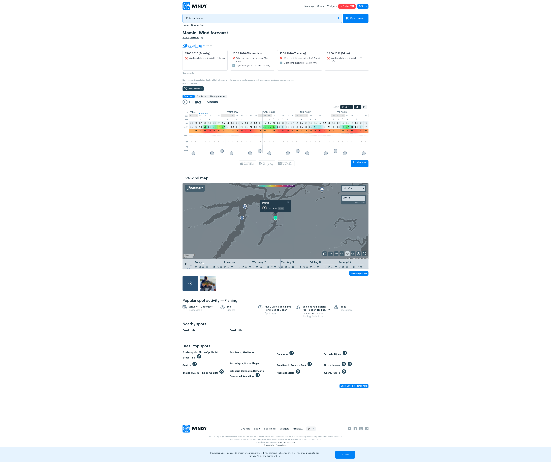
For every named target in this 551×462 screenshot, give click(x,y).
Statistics (201, 96)
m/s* (186, 127)
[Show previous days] (191, 265)
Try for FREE (348, 6)
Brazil (203, 25)
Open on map (357, 18)
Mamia (212, 102)
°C (187, 131)
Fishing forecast (218, 96)
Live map (309, 6)
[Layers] (324, 253)
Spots (320, 6)
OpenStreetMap (353, 258)
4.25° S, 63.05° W (191, 38)
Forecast (188, 96)
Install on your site (359, 163)
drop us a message (286, 442)
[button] (201, 37)
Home (186, 25)
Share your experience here (354, 386)
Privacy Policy (269, 445)
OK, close (345, 455)
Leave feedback (195, 88)
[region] (275, 221)
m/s (198, 102)
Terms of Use (273, 456)
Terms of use (281, 445)
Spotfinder (270, 429)
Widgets (332, 6)
